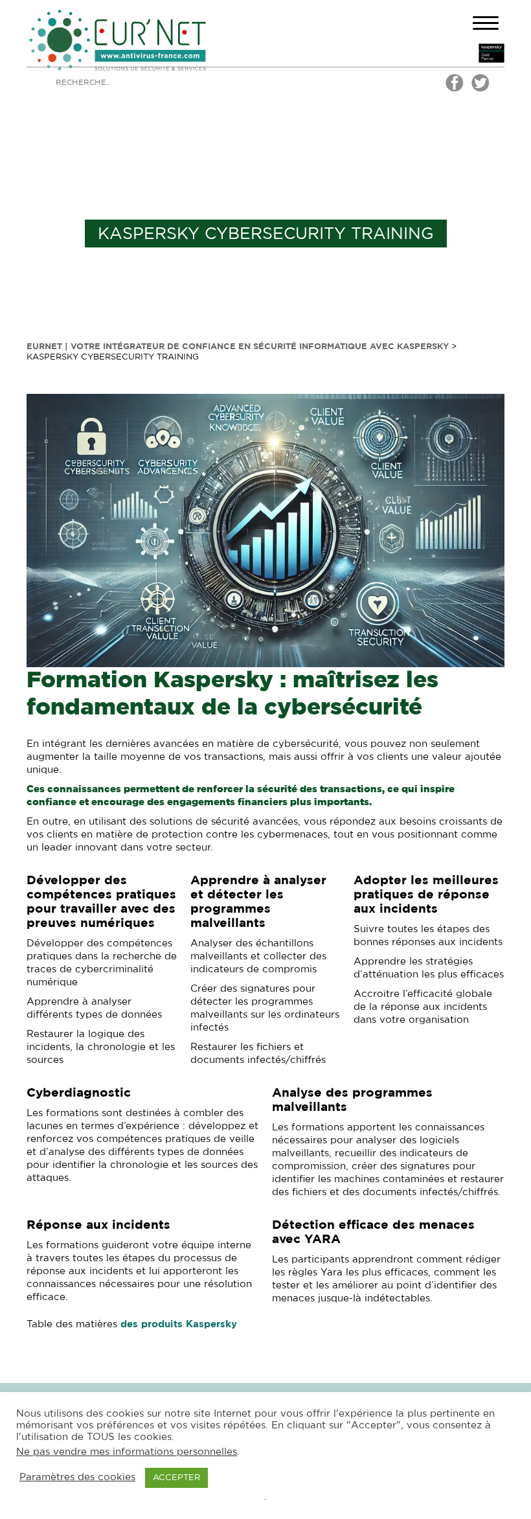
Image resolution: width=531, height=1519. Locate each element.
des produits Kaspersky (178, 1324)
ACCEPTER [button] (176, 1478)
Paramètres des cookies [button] (77, 1477)
